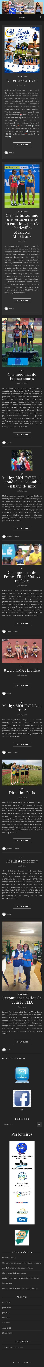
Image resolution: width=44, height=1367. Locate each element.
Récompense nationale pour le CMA (22, 999)
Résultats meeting (22, 860)
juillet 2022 (6, 1307)
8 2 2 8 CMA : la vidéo (22, 670)
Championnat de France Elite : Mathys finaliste (22, 576)
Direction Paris (22, 792)
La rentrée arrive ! (22, 80)
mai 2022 (5, 1318)
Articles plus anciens (15, 1059)
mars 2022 (6, 1328)
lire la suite (22, 145)
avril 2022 (6, 1323)
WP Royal (27, 1363)
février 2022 (7, 1333)
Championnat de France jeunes (22, 376)
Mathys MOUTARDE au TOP (22, 707)
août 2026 (6, 1302)
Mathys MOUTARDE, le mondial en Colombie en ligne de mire (22, 481)
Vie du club (22, 77)
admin (11, 153)
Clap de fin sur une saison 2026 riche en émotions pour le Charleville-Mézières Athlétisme (22, 226)
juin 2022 (5, 1312)
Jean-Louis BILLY (13, 536)
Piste (22, 371)
